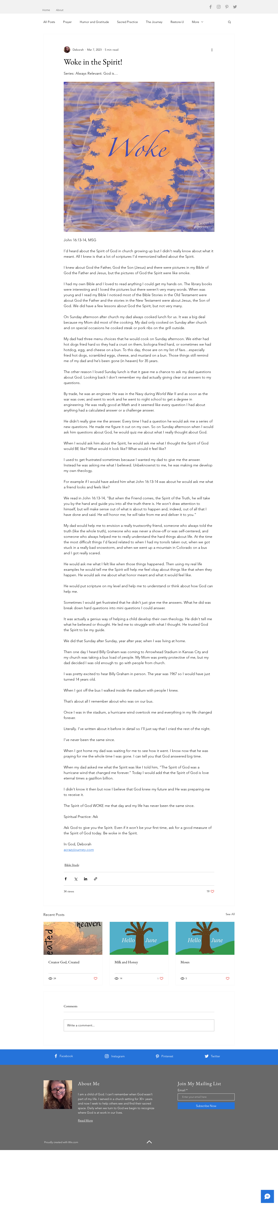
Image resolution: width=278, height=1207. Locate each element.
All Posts (49, 22)
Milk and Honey (126, 962)
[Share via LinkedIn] (86, 879)
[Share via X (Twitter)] (76, 879)
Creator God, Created (63, 962)
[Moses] (205, 938)
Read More (85, 1120)
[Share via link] (95, 879)
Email (181, 1090)
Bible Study (72, 865)
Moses (185, 962)
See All (230, 914)
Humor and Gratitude (94, 22)
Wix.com (73, 1142)
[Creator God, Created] (73, 938)
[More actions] (211, 49)
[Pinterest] (226, 6)
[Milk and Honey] (139, 938)
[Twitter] (235, 6)
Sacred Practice (127, 22)
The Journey (154, 22)
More (195, 22)
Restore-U (177, 22)
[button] (229, 21)
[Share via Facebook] (66, 879)
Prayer (67, 22)
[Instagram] (218, 6)
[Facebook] (210, 6)
